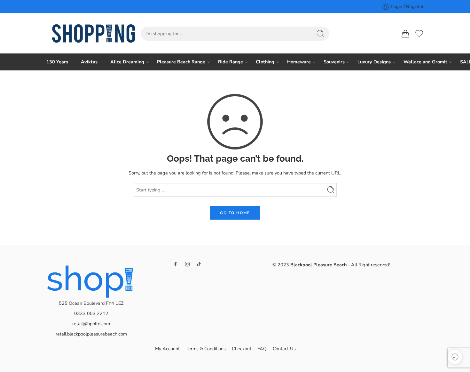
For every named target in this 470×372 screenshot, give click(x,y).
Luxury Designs (374, 62)
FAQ (262, 348)
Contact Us (284, 348)
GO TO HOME (235, 212)
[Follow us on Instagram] (187, 264)
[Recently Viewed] (455, 357)
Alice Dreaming (127, 62)
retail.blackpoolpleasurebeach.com (91, 334)
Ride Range (230, 62)
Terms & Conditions (206, 348)
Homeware (299, 62)
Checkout (241, 348)
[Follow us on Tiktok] (199, 264)
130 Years (57, 62)
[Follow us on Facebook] (175, 264)
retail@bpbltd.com (91, 323)
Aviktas (89, 62)
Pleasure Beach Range (181, 62)
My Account (167, 348)
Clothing (265, 62)
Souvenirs (334, 62)
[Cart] (405, 33)
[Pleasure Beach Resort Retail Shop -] (93, 33)
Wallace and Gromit (425, 62)
